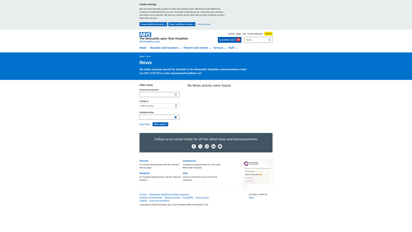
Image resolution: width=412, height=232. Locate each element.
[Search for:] (256, 40)
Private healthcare (255, 34)
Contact (231, 34)
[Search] (175, 94)
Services (218, 47)
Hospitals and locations (164, 47)
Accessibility (188, 197)
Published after (146, 112)
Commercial (189, 160)
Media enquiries (172, 197)
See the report (249, 180)
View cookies (204, 24)
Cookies (143, 200)
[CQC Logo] (251, 165)
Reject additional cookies (181, 24)
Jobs (244, 34)
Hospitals (144, 173)
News (238, 34)
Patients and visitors (196, 47)
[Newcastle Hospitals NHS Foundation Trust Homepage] (163, 37)
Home (143, 47)
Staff (231, 47)
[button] (229, 40)
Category (143, 101)
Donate (268, 34)
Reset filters (144, 124)
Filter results (159, 124)
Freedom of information (151, 197)
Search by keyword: (149, 90)
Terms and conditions (159, 200)
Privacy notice (202, 197)
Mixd (251, 197)
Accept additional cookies (152, 24)
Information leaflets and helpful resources (169, 194)
